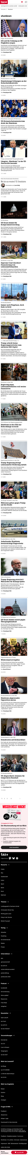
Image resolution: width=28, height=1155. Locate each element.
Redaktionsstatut (12, 1136)
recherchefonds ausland (7, 969)
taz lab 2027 (4, 1055)
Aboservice (4, 1115)
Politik (2, 869)
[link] (9, 6)
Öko (2, 873)
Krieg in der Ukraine (6, 917)
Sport (2, 884)
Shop (2, 1096)
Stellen (3, 943)
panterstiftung (5, 973)
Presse (3, 947)
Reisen (3, 1089)
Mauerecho (4, 999)
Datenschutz (23, 1140)
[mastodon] (10, 859)
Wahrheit (3, 895)
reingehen (3, 1006)
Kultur (2, 880)
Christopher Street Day (7, 910)
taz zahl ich (4, 966)
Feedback (3, 1111)
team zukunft (4, 1018)
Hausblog (3, 936)
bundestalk (4, 988)
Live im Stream (5, 1047)
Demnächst (4, 1040)
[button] (26, 2)
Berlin (2, 888)
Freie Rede (4, 1003)
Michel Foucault (5, 921)
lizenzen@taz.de (22, 1131)
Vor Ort (3, 1044)
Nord (2, 891)
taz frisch (3, 1021)
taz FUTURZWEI (5, 1070)
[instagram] (17, 859)
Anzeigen (3, 1100)
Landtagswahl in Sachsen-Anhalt (10, 906)
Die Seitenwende (5, 940)
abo (2, 958)
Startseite (3, 9)
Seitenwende (14, 1144)
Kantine (3, 1093)
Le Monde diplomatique (7, 1074)
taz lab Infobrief (5, 1029)
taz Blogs (3, 1066)
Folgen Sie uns (4, 858)
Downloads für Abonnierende (9, 1122)
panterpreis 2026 (5, 977)
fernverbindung (5, 992)
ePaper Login (4, 1119)
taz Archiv (3, 1077)
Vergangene (4, 1051)
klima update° (5, 995)
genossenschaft (5, 962)
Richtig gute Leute (6, 914)
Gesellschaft (4, 877)
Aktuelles (3, 932)
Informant (17, 1140)
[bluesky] (13, 859)
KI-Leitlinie (10, 1140)
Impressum (4, 1144)
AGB (9, 1144)
